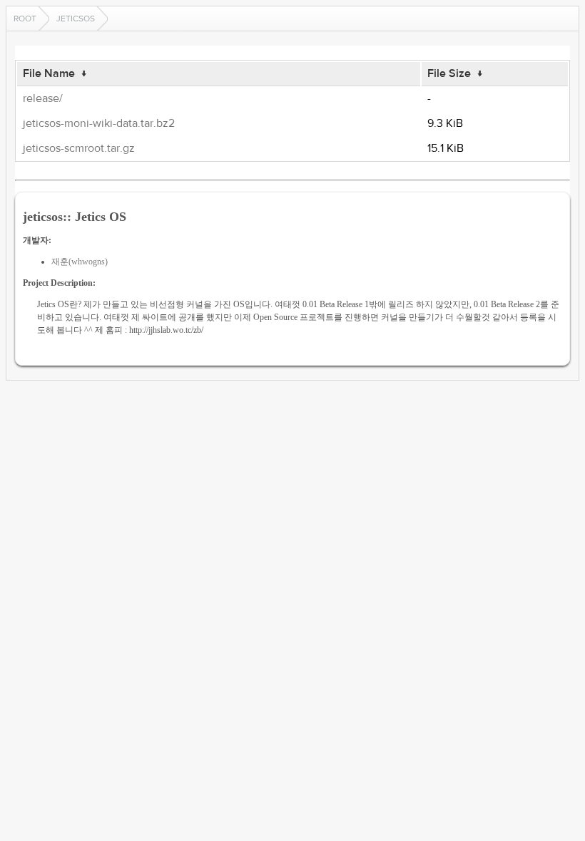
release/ (43, 98)
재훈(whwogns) (79, 262)
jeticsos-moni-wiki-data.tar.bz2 (99, 123)
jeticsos (75, 18)
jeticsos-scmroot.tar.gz (79, 148)
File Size (449, 73)
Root (25, 18)
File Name (49, 73)
